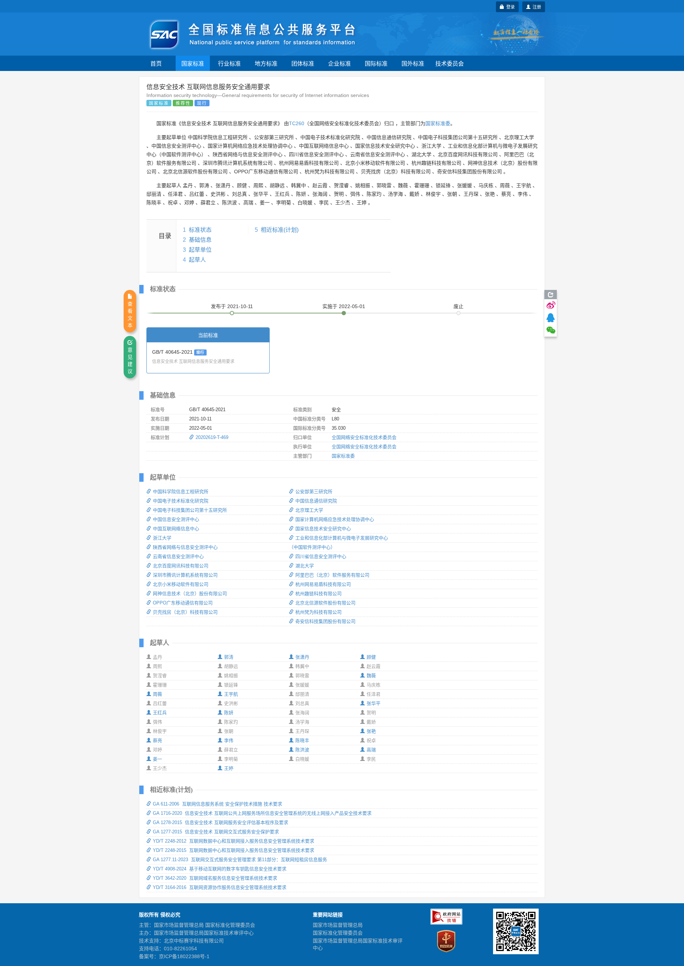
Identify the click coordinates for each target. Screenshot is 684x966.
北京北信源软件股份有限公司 (325, 602)
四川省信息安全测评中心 (320, 556)
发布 (232, 306)
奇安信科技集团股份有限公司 (325, 621)
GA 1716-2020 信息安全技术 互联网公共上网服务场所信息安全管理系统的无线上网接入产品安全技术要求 (262, 813)
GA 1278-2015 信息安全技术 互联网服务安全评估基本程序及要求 (220, 822)
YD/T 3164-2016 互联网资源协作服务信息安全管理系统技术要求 (219, 887)
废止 (458, 306)
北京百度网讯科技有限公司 (180, 565)
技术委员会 (449, 63)
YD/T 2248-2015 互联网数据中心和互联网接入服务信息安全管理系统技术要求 (233, 850)
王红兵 (160, 712)
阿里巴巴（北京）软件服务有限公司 (332, 575)
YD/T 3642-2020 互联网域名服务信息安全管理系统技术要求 (215, 878)
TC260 (296, 123)
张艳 (371, 731)
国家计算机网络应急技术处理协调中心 (334, 519)
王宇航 (231, 694)
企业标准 (339, 63)
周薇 (157, 694)
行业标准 (229, 63)
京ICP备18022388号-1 (184, 956)
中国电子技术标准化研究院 (180, 501)
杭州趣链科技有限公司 (318, 593)
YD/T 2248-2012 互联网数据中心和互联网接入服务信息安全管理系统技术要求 (233, 841)
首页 (156, 63)
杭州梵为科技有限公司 (318, 612)
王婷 (228, 768)
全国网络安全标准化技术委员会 (364, 437)
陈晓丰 (302, 740)
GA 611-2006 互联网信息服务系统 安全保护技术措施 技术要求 (217, 804)
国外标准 (412, 63)
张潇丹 (302, 657)
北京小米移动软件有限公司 (180, 584)
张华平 (373, 703)
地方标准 (266, 63)
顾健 (371, 657)
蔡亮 (157, 740)
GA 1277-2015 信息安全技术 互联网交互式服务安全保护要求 (216, 831)
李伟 (228, 740)
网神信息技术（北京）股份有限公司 (190, 593)
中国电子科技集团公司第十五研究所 (190, 510)
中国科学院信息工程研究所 (180, 491)
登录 (509, 7)
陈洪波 (302, 749)
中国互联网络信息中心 (176, 528)
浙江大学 (162, 538)
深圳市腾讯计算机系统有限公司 (185, 575)
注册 (535, 7)
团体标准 (302, 63)
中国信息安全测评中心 (176, 519)
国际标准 (376, 63)
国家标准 (192, 63)
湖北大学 (304, 565)
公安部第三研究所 (313, 491)
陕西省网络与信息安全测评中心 (185, 547)
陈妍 (228, 712)
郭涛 (228, 657)
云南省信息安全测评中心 (178, 556)
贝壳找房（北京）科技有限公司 (185, 612)
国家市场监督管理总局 (338, 925)
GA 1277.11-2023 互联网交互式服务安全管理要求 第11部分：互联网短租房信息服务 (240, 859)
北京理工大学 (309, 510)
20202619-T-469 (212, 437)
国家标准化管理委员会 (338, 933)
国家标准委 (437, 123)
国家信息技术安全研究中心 (323, 528)
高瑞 (371, 749)
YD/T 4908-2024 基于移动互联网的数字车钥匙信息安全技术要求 (219, 869)
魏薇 (371, 675)
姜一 (157, 759)
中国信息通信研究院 (316, 501)
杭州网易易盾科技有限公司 (323, 584)
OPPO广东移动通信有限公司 (183, 602)
